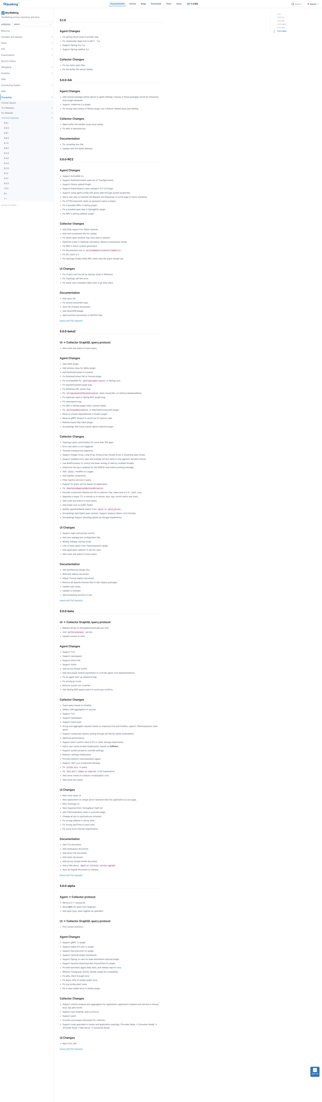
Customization (7, 55)
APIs (3, 49)
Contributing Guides (10, 85)
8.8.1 (6, 133)
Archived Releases (10, 118)
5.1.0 (278, 14)
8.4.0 (6, 158)
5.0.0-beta (281, 28)
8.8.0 (6, 138)
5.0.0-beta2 (281, 24)
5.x (5, 198)
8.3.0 (6, 163)
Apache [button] (313, 4)
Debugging (6, 67)
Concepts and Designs (11, 36)
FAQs (3, 79)
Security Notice (8, 61)
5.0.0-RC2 (281, 21)
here (119, 967)
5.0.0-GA (280, 17)
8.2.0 (6, 168)
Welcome (5, 30)
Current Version (8, 102)
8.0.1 (6, 178)
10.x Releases (7, 107)
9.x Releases (7, 112)
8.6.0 (6, 148)
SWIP (3, 91)
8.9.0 (6, 128)
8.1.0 (6, 173)
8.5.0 (6, 153)
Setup (4, 43)
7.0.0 (6, 188)
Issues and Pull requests (71, 320)
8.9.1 (6, 123)
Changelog (6, 97)
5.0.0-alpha (281, 31)
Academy (5, 73)
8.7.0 (6, 143)
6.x (5, 193)
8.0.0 (6, 183)
